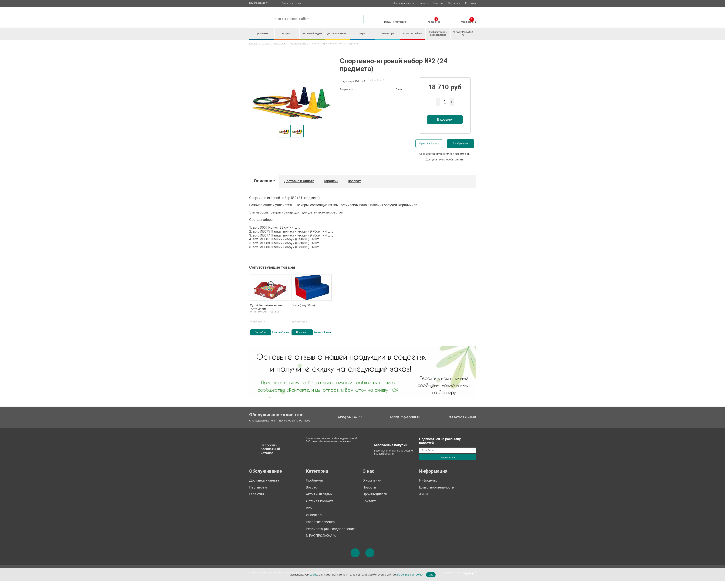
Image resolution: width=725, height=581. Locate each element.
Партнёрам (454, 3)
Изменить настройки (410, 574)
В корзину (445, 119)
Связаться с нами (291, 3)
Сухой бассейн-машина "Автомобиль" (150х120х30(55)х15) (266, 308)
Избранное (433, 21)
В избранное (460, 143)
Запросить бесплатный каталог (270, 449)
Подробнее (261, 332)
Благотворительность (436, 487)
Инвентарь (388, 33)
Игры (362, 33)
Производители (374, 494)
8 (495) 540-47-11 (349, 417)
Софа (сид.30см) (303, 305)
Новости (423, 3)
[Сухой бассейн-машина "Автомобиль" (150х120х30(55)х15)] (270, 287)
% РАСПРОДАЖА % (463, 33)
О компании (371, 480)
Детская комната (337, 33)
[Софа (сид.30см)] (312, 287)
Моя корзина (468, 21)
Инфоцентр (428, 480)
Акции (424, 494)
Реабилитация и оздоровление (438, 33)
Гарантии (438, 3)
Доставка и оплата (403, 3)
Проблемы (262, 33)
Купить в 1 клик (429, 143)
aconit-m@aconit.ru (405, 417)
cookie (313, 574)
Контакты (470, 3)
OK (431, 574)
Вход (387, 21)
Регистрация (399, 21)
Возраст (287, 33)
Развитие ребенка (413, 33)
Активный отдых (312, 33)
